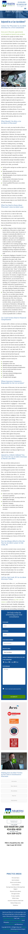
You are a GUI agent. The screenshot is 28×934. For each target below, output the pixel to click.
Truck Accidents (15, 884)
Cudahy (5, 920)
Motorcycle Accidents (15, 882)
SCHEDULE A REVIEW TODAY (14, 817)
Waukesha (14, 800)
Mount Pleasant (17, 920)
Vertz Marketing (14, 931)
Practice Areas (6, 648)
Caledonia (22, 918)
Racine (14, 795)
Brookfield (14, 791)
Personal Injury (15, 877)
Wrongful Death (15, 893)
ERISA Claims (15, 898)
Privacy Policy (6, 929)
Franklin (15, 922)
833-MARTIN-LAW (22, 4)
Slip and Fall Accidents (15, 891)
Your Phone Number (8, 639)
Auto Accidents (15, 880)
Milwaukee (6, 918)
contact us (4, 602)
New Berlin (14, 786)
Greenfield (20, 922)
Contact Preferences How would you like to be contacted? (14, 658)
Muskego (11, 918)
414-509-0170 (14, 833)
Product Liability (15, 896)
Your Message (6, 666)
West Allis (11, 924)
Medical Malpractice (15, 903)
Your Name (5, 622)
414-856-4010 (21, 2)
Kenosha (14, 781)
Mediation (15, 905)
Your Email (5, 631)
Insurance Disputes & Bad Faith (15, 900)
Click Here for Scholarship (14, 821)
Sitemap (24, 927)
